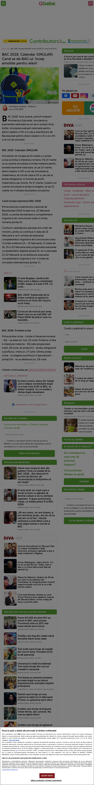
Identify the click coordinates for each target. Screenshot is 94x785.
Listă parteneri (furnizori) (10, 770)
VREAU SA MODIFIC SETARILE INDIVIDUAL (46, 780)
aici (17, 750)
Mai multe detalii (14, 740)
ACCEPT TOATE (47, 776)
